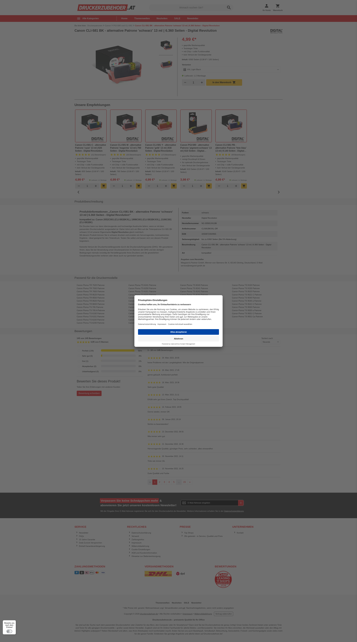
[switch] (9, 631)
